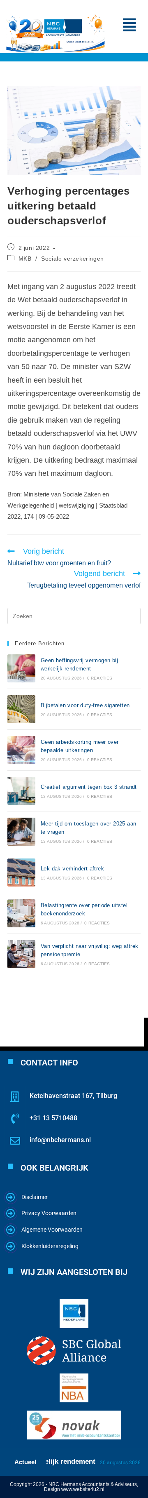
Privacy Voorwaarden (48, 1213)
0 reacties (100, 678)
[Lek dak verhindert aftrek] (21, 872)
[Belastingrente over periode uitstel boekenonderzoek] (21, 913)
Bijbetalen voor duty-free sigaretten (85, 705)
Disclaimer (34, 1197)
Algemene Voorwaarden (52, 1229)
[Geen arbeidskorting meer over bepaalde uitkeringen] (21, 750)
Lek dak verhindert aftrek (72, 868)
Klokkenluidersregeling (50, 1246)
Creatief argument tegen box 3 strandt (89, 787)
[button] (129, 25)
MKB (25, 258)
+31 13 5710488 (53, 1118)
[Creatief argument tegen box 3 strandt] (21, 791)
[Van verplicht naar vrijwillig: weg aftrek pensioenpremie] (21, 954)
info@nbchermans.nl (60, 1140)
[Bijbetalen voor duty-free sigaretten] (21, 709)
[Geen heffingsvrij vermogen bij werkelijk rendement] (21, 668)
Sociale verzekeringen (72, 258)
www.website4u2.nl (82, 1489)
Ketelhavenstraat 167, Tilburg (73, 1096)
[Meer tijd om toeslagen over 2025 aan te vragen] (21, 832)
